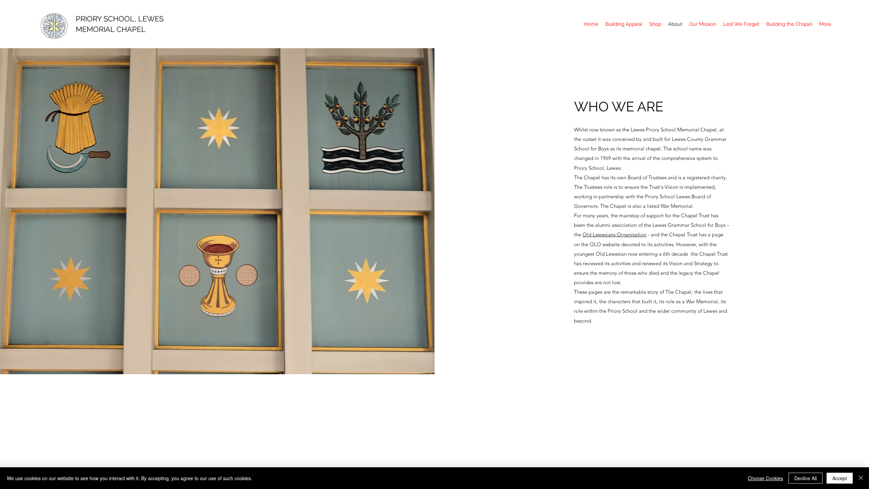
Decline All (805, 478)
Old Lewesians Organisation (614, 234)
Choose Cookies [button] (765, 478)
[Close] (861, 478)
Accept (839, 478)
